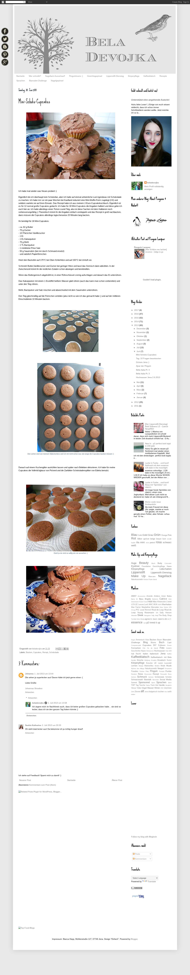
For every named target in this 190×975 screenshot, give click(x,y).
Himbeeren (150, 651)
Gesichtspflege (159, 566)
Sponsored (144, 682)
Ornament (168, 668)
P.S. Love (140, 610)
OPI (170, 607)
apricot (146, 539)
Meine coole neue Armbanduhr (153, 503)
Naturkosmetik (137, 579)
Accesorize (141, 596)
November (141, 332)
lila (137, 542)
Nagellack (165, 576)
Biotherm (155, 599)
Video (139, 688)
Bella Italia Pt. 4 (143, 370)
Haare (169, 566)
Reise (140, 674)
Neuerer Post (25, 780)
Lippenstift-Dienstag (115, 76)
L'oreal (169, 602)
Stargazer (147, 615)
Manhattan (167, 604)
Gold (144, 535)
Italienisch (154, 654)
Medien (157, 666)
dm (166, 619)
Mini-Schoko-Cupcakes (146, 355)
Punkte (168, 671)
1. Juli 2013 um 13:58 (57, 703)
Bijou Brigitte (145, 599)
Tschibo (133, 619)
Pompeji (161, 671)
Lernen (134, 666)
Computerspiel (136, 645)
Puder (151, 579)
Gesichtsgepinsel (94, 76)
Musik (169, 666)
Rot (133, 538)
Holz (167, 651)
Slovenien (155, 679)
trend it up (155, 622)
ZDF (162, 688)
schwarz (167, 542)
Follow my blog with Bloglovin (144, 837)
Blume (153, 643)
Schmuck (142, 676)
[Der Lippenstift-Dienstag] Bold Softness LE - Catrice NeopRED (156, 426)
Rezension (148, 674)
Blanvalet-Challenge (38, 81)
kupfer (133, 542)
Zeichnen (168, 688)
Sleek (140, 615)
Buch (161, 642)
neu (165, 691)
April (139, 386)
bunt (164, 539)
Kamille (133, 660)
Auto (147, 640)
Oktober (140, 336)
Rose (170, 674)
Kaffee (169, 654)
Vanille (162, 685)
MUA (155, 604)
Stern (170, 682)
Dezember (141, 328)
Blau (134, 534)
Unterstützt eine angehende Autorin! (150, 100)
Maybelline (146, 607)
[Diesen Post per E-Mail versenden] (56, 648)
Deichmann (135, 602)
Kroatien (154, 660)
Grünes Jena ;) (142, 362)
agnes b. (148, 619)
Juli (138, 347)
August (140, 344)
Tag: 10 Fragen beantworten (148, 358)
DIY (154, 645)
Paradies (134, 671)
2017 (136, 310)
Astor (163, 596)
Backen (29, 652)
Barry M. (134, 599)
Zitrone (137, 692)
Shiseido (134, 615)
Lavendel (168, 663)
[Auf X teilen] (62, 648)
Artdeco (157, 596)
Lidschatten (166, 569)
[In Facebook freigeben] (64, 648)
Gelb (140, 535)
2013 (136, 325)
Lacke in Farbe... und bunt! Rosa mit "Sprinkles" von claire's (157, 484)
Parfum (145, 579)
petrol (152, 542)
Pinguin (154, 671)
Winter (157, 688)
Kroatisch (161, 660)
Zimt (132, 691)
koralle (169, 539)
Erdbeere (161, 645)
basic (155, 619)
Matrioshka (148, 666)
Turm (152, 685)
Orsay (133, 610)
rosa (159, 542)
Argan (133, 640)
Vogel (144, 688)
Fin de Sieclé (152, 648)
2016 (136, 314)
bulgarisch (153, 692)
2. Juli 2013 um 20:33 (51, 725)
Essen (169, 645)
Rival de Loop (158, 610)
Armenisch (140, 640)
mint (142, 542)
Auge (133, 563)
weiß (133, 545)
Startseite (20, 76)
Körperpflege (133, 76)
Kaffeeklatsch (149, 76)
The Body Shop (165, 615)
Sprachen (20, 81)
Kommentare (140, 859)
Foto (162, 648)
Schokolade (54, 652)
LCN (133, 604)
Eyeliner (135, 566)
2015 (136, 318)
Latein (160, 663)
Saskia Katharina (33, 725)
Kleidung (147, 660)
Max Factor (136, 607)
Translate (152, 881)
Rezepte (163, 76)
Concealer (168, 563)
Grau (150, 535)
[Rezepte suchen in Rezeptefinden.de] (26, 928)
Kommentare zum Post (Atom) (42, 785)
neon (147, 542)
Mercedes (155, 607)
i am (144, 623)
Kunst (169, 660)
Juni (139, 351)
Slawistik (147, 679)
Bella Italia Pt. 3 (143, 373)
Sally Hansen (166, 613)
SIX (157, 612)
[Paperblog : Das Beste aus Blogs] (138, 898)
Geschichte (135, 651)
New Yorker (164, 607)
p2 (147, 622)
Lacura (141, 604)
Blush (153, 563)
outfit (169, 692)
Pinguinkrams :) (76, 76)
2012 (136, 402)
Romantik (163, 674)
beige (152, 539)
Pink (170, 535)
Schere (133, 677)
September (142, 340)
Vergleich (168, 685)
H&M (150, 601)
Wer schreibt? (35, 76)
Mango (141, 666)
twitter (133, 694)
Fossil (146, 602)
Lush (146, 604)
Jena (162, 653)
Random (134, 674)
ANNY (133, 596)
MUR (160, 604)
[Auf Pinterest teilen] (67, 648)
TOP (133, 685)
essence (136, 622)
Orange (164, 535)
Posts (137, 854)
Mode (163, 666)
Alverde (149, 596)
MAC (151, 604)
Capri (169, 643)
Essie (141, 602)
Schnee (151, 677)
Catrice (163, 599)
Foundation (146, 566)
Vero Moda (140, 619)
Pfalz (147, 671)
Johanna (29, 674)
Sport (153, 682)
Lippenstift (138, 572)
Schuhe (168, 677)
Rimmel (148, 610)
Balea (169, 596)
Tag (137, 685)
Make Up (138, 576)
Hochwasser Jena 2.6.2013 (148, 377)
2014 (136, 321)
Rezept (45, 652)
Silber (139, 539)
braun (158, 539)
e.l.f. (170, 619)
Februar (140, 393)
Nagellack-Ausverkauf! (55, 76)
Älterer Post (117, 780)
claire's (161, 619)
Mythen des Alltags (137, 668)
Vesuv (133, 688)
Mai (138, 382)
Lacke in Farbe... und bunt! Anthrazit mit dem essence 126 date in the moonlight (157, 465)
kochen (161, 692)
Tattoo (148, 685)
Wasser (150, 688)
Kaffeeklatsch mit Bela (161, 657)
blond (155, 579)
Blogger (134, 939)
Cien (170, 599)
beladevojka (38, 703)
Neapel (161, 668)
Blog (145, 642)
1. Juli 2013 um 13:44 (43, 674)
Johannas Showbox (33, 688)
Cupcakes (37, 652)
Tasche (142, 685)
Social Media (166, 679)
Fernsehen (136, 648)
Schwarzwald (137, 679)
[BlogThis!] (59, 648)
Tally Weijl (154, 615)
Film (144, 648)
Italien (145, 654)
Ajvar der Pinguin (143, 366)
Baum (159, 640)
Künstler (149, 663)
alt (142, 691)
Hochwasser (159, 651)
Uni (156, 685)
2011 (136, 406)
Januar (140, 397)
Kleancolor (161, 602)
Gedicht (169, 648)
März (139, 390)
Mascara (151, 576)
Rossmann (149, 612)
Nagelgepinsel (57, 81)
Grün (157, 534)
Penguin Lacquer (142, 247)
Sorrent (134, 683)
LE (152, 569)
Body (160, 563)
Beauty (144, 563)
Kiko (155, 601)
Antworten (29, 692)
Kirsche (140, 660)
